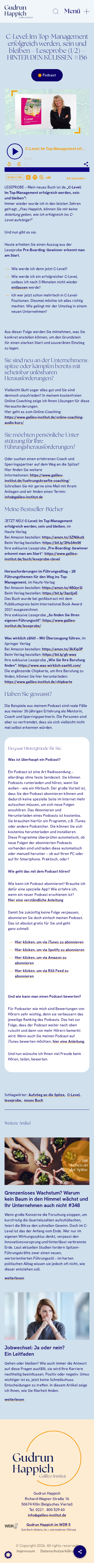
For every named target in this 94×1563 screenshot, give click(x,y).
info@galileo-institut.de (24, 497)
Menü (72, 11)
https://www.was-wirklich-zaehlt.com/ (49, 665)
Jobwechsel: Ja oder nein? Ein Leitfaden (35, 1350)
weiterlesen (14, 1278)
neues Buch (33, 1100)
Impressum (26, 1551)
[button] (8, 1555)
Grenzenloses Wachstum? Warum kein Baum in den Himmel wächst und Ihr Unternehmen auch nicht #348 (46, 1199)
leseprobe (13, 1100)
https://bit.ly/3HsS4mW (61, 542)
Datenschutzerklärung (59, 1551)
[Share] (79, 1551)
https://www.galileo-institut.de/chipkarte (38, 681)
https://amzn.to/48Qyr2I (62, 587)
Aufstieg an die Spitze (47, 1094)
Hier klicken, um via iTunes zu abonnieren (49, 942)
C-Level (73, 1094)
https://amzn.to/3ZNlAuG (63, 537)
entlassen (19, 287)
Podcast (49, 75)
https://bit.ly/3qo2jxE (59, 593)
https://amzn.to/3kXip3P (62, 649)
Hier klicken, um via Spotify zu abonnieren (49, 949)
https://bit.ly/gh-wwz (59, 654)
